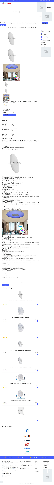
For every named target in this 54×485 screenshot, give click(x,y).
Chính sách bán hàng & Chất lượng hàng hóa (26, 465)
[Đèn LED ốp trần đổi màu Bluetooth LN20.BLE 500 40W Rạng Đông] (20, 344)
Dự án (36, 468)
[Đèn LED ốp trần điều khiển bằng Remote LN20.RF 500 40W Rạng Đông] (20, 394)
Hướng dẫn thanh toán (23, 462)
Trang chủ (36, 462)
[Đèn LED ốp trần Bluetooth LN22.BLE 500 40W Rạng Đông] (20, 311)
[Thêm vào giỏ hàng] (37, 321)
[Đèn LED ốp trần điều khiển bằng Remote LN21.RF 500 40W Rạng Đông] (20, 377)
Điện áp (7, 110)
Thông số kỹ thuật (2, 22)
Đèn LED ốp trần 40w (15, 27)
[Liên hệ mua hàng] (37, 304)
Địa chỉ (41, 0)
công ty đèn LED (20, 258)
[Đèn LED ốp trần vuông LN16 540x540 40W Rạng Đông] (20, 410)
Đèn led (4, 27)
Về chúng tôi (37, 471)
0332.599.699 (9, 270)
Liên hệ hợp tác (46, 462)
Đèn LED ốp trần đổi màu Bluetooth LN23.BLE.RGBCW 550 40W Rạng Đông (28, 27)
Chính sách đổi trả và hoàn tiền (25, 468)
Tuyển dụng (45, 465)
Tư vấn (36, 465)
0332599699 (27, 247)
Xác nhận (5, 285)
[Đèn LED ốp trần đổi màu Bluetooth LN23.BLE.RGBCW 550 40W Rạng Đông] (20, 294)
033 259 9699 (49, 7)
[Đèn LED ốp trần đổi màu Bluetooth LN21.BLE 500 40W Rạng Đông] (20, 328)
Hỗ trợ (44, 0)
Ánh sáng (4, 110)
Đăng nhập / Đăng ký (49, 0)
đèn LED (13, 246)
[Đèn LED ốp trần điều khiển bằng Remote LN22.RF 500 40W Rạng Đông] (20, 361)
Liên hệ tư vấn (3, 25)
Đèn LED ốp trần (9, 27)
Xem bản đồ (7, 463)
